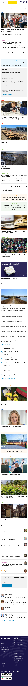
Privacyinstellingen (19, 660)
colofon (16, 642)
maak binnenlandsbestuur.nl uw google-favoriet (20, 655)
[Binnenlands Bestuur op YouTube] (13, 666)
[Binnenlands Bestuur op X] (5, 666)
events (2, 643)
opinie (18, 8)
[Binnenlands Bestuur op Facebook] (2, 666)
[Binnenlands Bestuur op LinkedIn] (7, 666)
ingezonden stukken (19, 644)
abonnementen (4, 647)
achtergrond (13, 8)
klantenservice (18, 640)
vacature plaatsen (18, 650)
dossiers (22, 8)
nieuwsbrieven (18, 646)
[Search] (25, 4)
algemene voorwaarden (20, 651)
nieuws (7, 8)
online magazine (5, 649)
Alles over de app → (5, 681)
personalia (3, 651)
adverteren (17, 648)
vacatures (3, 641)
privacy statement (18, 658)
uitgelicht (3, 8)
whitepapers (4, 645)
